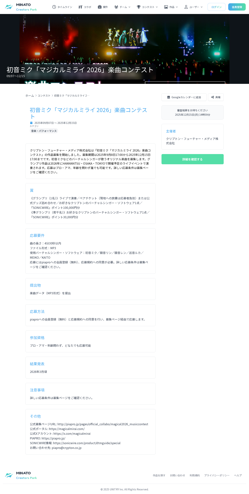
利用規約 (195, 475)
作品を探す (159, 475)
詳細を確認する (192, 159)
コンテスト (44, 95)
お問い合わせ (177, 475)
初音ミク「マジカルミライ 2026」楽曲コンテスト (72, 95)
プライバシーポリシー (217, 475)
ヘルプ (238, 475)
